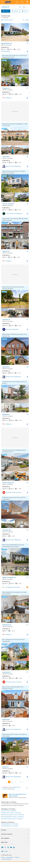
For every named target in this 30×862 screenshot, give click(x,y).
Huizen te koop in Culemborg (8, 810)
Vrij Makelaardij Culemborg (13, 587)
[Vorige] (6, 782)
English (6, 851)
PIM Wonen (9, 98)
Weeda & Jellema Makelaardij (13, 166)
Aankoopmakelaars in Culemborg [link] (9, 824)
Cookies (17, 857)
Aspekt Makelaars (5, 51)
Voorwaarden (9, 857)
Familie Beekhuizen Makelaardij (14, 213)
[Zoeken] (20, 7)
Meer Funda (4, 842)
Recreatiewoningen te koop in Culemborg (11, 818)
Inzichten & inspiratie (6, 834)
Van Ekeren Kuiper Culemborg (13, 492)
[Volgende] (24, 782)
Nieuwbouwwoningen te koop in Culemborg (12, 814)
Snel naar (3, 830)
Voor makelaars (5, 838)
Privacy (3, 857)
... (17, 782)
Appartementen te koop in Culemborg (11, 812)
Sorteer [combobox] (27, 20)
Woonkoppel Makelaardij (12, 329)
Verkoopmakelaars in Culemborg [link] (9, 826)
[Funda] (9, 2)
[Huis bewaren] (27, 43)
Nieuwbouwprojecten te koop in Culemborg (12, 816)
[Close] (8, 7)
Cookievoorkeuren (7, 859)
